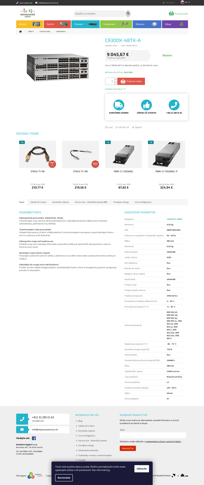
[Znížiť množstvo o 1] (115, 83)
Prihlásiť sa (127, 448)
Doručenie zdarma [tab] (60, 202)
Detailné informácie (114, 89)
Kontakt (81, 460)
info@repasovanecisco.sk (45, 429)
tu (109, 470)
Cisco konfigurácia (86, 435)
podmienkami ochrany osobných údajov (163, 441)
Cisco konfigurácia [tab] (143, 202)
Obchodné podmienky (88, 450)
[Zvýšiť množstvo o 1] (115, 79)
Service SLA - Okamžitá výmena (92, 440)
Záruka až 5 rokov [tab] (38, 202)
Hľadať (128, 13)
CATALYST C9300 (174, 219)
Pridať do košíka (134, 81)
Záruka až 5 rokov (86, 425)
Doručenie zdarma (86, 430)
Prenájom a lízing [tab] (121, 202)
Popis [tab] (21, 202)
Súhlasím (142, 468)
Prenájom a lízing (86, 445)
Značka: (111, 45)
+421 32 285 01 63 (43, 418)
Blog (80, 421)
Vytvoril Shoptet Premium (160, 475)
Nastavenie (64, 477)
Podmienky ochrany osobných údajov (95, 455)
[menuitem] (29, 24)
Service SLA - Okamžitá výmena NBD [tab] (91, 202)
